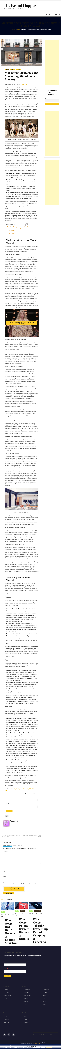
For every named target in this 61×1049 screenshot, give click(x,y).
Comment (5, 851)
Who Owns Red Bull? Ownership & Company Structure (12, 931)
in (8, 1034)
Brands (6, 989)
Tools (5, 998)
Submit (9, 810)
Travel (44, 1004)
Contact (6, 1019)
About (6, 1016)
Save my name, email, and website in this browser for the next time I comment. (22, 883)
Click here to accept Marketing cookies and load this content (21, 323)
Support (26, 1025)
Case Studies (7, 995)
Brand (7, 69)
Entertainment (27, 995)
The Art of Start (36, 1043)
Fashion (13, 69)
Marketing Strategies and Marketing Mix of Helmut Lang (11, 836)
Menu (4, 14)
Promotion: (14, 235)
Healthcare (26, 1007)
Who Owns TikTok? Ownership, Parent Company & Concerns (41, 930)
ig (13, 1034)
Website (4, 876)
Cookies (26, 1022)
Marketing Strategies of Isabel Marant (17, 227)
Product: (13, 230)
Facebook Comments (17, 845)
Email (4, 871)
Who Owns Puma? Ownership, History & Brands (27, 928)
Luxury (18, 69)
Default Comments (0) (7, 845)
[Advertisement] (52, 62)
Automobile (27, 989)
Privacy (26, 1019)
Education (26, 992)
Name (4, 866)
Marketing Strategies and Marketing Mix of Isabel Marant (22, 76)
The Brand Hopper (20, 5)
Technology (37, 910)
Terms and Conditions (30, 1046)
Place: (13, 233)
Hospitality (46, 989)
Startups (6, 992)
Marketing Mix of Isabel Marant (15, 229)
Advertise (6, 1022)
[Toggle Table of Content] (26, 224)
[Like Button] (6, 816)
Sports (44, 998)
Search (56, 14)
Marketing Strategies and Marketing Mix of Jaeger (32, 836)
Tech (44, 1001)
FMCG (25, 1004)
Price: (13, 232)
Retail (44, 995)
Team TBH (24, 84)
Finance (26, 1001)
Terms (25, 1016)
